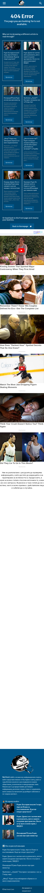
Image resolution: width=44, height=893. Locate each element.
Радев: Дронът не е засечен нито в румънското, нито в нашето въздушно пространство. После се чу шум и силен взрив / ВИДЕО (29, 821)
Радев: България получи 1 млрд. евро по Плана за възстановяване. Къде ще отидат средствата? (29, 808)
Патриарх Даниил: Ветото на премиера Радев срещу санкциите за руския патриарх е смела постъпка (12, 185)
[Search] (40, 3)
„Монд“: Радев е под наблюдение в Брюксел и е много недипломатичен (11, 141)
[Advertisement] (22, 596)
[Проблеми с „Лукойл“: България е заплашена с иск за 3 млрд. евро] (32, 91)
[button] (4, 3)
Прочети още (9, 77)
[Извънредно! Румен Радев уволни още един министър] (12, 91)
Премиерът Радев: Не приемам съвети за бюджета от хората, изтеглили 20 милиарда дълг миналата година (31, 186)
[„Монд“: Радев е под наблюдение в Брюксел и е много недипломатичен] (12, 131)
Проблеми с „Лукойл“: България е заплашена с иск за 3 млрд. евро (32, 100)
